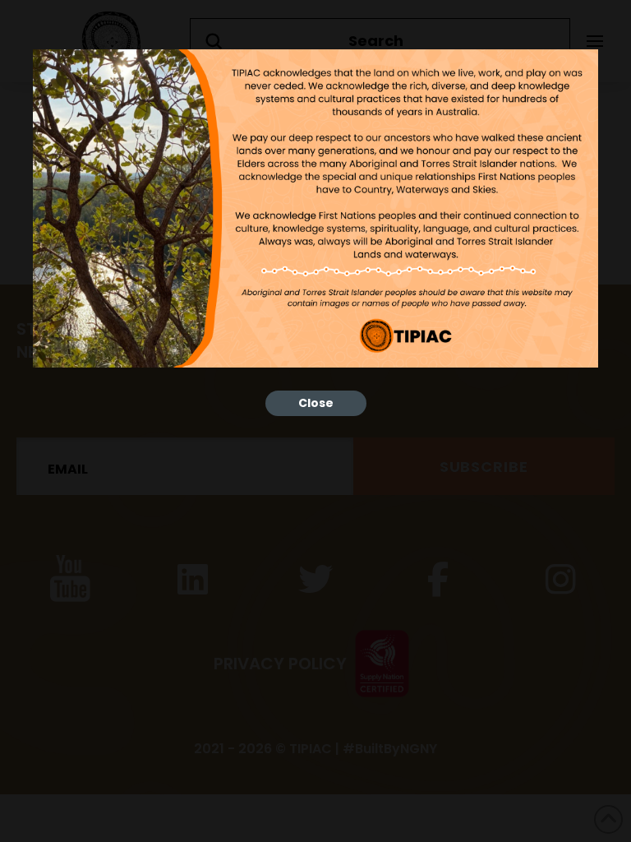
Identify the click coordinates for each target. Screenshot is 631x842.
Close (316, 403)
